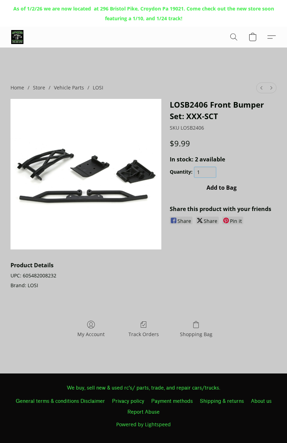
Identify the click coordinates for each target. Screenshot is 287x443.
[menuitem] (261, 88)
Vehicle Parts (69, 87)
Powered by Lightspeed (143, 424)
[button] (17, 37)
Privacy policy (128, 401)
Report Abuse (143, 412)
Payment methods (172, 401)
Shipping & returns (222, 401)
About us (261, 401)
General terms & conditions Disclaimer (60, 401)
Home (17, 87)
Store (39, 87)
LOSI (98, 87)
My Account (91, 334)
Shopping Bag (196, 334)
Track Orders (143, 334)
